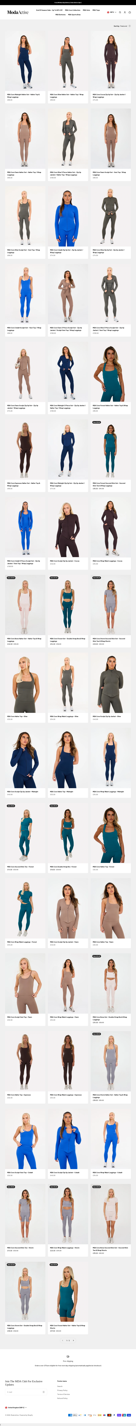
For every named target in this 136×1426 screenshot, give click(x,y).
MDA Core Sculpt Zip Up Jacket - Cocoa (64, 561)
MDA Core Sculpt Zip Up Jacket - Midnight (22, 792)
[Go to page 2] (73, 1340)
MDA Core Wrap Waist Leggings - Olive (64, 716)
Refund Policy (62, 1398)
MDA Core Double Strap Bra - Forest (63, 867)
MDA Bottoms (60, 14)
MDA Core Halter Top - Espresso (19, 1095)
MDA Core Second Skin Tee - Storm (20, 1248)
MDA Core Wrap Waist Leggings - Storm (64, 1248)
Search (59, 1386)
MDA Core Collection (72, 10)
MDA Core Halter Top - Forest (103, 867)
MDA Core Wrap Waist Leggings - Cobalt (107, 1172)
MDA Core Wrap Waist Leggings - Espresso (66, 1095)
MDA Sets (86, 10)
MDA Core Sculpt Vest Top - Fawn (19, 1017)
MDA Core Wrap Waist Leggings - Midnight (108, 792)
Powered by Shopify (26, 1415)
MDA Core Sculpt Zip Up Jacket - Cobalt (64, 1172)
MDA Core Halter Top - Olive (17, 716)
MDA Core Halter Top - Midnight (61, 792)
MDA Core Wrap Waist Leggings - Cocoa (107, 561)
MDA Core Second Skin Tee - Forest (20, 867)
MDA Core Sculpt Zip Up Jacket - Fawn (64, 942)
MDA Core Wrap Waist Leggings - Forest (22, 942)
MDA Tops (96, 10)
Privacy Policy (62, 1390)
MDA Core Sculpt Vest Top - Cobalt (20, 1172)
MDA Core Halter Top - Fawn (103, 942)
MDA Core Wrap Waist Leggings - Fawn (64, 1017)
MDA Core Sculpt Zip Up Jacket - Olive (107, 716)
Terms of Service (63, 1394)
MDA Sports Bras (74, 14)
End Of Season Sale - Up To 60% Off (49, 10)
